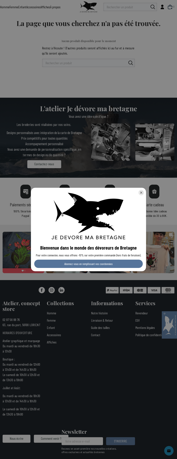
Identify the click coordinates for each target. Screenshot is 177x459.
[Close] (141, 192)
